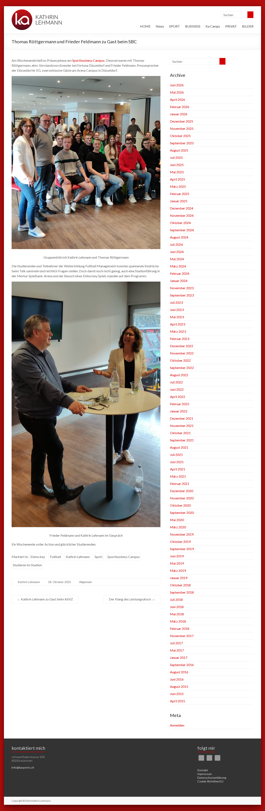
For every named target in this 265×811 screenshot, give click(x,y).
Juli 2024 (176, 244)
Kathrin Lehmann (78, 557)
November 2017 (182, 636)
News (160, 26)
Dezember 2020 (181, 491)
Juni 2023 (177, 310)
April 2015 (177, 701)
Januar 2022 (178, 411)
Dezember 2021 (181, 418)
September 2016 (182, 665)
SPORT (174, 26)
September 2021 (182, 440)
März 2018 (178, 621)
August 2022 (179, 375)
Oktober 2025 (180, 136)
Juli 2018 (176, 599)
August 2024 (179, 237)
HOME (145, 26)
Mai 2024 (177, 259)
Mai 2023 (177, 317)
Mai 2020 (177, 520)
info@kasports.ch (23, 767)
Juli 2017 (176, 643)
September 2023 (182, 295)
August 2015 (179, 686)
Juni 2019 (177, 556)
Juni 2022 (177, 389)
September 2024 (182, 230)
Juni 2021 (177, 462)
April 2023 (177, 324)
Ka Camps (213, 26)
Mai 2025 (177, 172)
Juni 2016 (177, 679)
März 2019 (178, 570)
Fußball (55, 557)
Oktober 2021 (180, 433)
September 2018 (182, 592)
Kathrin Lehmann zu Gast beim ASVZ (45, 599)
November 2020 (182, 498)
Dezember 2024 (181, 208)
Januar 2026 (178, 114)
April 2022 (177, 397)
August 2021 (179, 447)
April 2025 (177, 179)
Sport (98, 557)
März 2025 (178, 186)
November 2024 (182, 215)
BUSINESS (192, 26)
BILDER (247, 26)
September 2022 (182, 368)
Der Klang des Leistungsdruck (132, 599)
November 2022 (182, 353)
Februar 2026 (179, 107)
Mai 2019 (177, 563)
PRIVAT (231, 26)
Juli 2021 (176, 455)
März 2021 (178, 476)
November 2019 (182, 534)
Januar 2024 (178, 281)
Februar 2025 (179, 194)
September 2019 (182, 549)
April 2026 (177, 99)
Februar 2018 (179, 628)
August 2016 (179, 672)
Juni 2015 (177, 694)
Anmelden (177, 725)
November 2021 (182, 426)
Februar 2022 (179, 404)
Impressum (204, 774)
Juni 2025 (177, 165)
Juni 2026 (177, 85)
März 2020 (178, 527)
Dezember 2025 (181, 121)
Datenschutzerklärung (211, 777)
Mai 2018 (177, 614)
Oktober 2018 (180, 585)
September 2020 (182, 513)
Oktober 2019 (180, 541)
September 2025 (182, 143)
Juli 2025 (176, 157)
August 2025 (179, 150)
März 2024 (178, 266)
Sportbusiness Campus (88, 60)
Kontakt (202, 770)
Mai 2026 (177, 92)
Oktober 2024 (180, 223)
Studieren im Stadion (27, 565)
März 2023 (178, 331)
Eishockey (37, 557)
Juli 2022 (176, 382)
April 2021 (177, 469)
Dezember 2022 (181, 346)
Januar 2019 (178, 578)
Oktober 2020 (180, 505)
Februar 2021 (179, 484)
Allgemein (85, 582)
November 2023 (182, 288)
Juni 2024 (177, 252)
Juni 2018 (177, 607)
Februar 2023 (179, 339)
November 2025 (182, 128)
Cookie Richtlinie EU (210, 781)
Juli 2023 (176, 302)
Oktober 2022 (180, 360)
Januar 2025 (178, 201)
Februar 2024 (179, 273)
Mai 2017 (177, 650)
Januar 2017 (178, 657)
